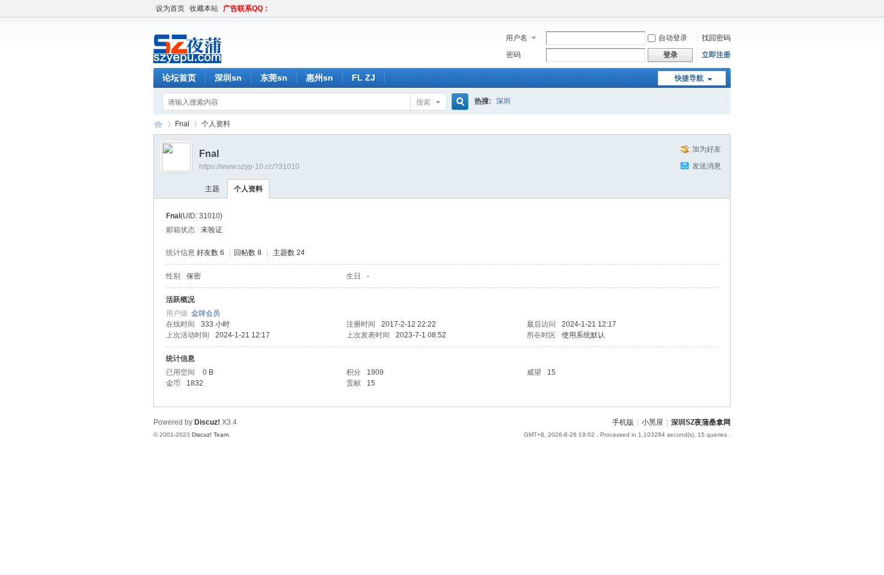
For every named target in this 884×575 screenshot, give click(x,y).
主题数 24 (289, 252)
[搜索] (458, 102)
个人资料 (248, 189)
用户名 (516, 38)
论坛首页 (179, 77)
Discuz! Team (210, 434)
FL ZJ (363, 77)
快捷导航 (689, 78)
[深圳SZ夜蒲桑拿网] (207, 61)
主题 (212, 189)
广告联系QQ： (246, 8)
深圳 (503, 101)
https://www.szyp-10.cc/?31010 (249, 166)
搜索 (423, 102)
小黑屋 (652, 422)
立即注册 (716, 55)
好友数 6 (210, 252)
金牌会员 (205, 313)
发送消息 (706, 166)
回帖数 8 (248, 252)
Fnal (182, 124)
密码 (513, 55)
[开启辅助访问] (728, 8)
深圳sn (228, 77)
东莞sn (273, 77)
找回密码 (716, 38)
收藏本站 (203, 8)
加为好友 (706, 149)
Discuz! (207, 422)
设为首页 (170, 8)
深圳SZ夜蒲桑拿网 (158, 124)
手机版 (623, 422)
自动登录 (672, 38)
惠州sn (319, 77)
